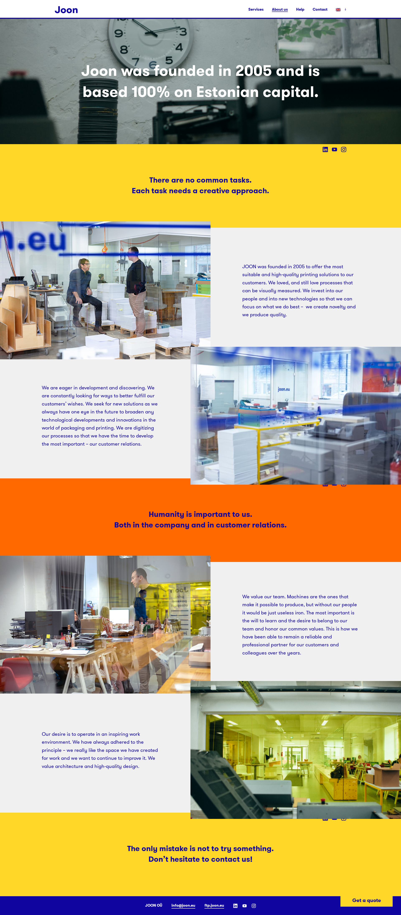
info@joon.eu (183, 905)
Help (300, 9)
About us (280, 9)
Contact (320, 9)
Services (256, 9)
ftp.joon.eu (214, 905)
